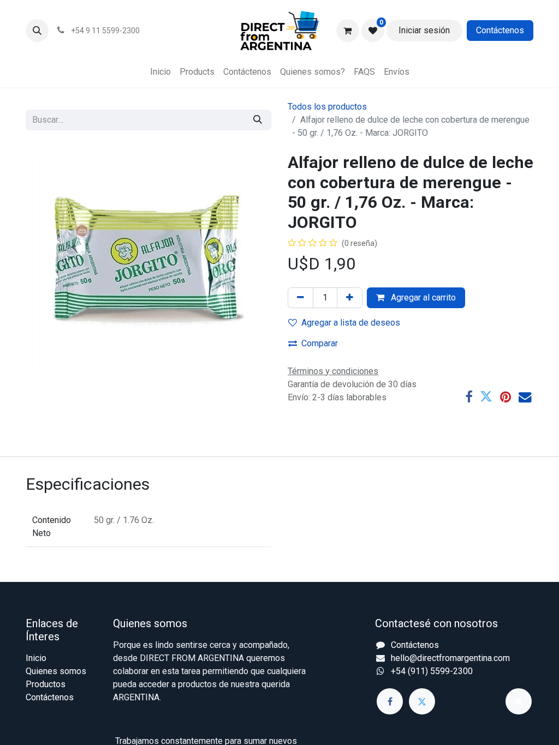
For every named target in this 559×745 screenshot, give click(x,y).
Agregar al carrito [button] (422, 297)
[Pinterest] (505, 396)
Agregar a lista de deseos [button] (350, 322)
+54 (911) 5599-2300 (432, 671)
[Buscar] (257, 120)
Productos (46, 684)
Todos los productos (327, 106)
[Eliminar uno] (300, 297)
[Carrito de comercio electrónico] (347, 30)
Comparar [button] (319, 343)
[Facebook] (468, 396)
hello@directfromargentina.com (450, 658)
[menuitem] (160, 72)
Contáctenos (500, 30)
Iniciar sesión (424, 30)
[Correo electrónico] (525, 396)
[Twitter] (486, 396)
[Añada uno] (349, 297)
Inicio (36, 658)
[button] (37, 30)
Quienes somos (56, 671)
